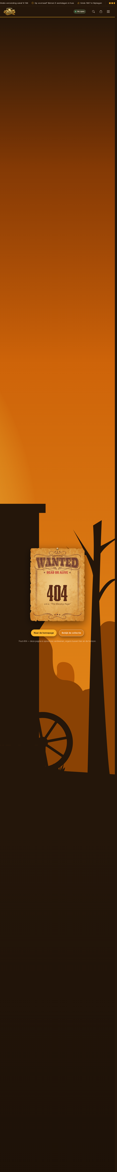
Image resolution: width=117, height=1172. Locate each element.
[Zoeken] (93, 11)
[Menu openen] (108, 11)
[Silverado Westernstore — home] (9, 11)
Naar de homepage (44, 633)
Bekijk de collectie (71, 633)
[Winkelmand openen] (101, 11)
